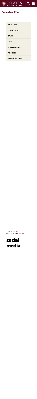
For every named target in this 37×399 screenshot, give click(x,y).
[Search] (28, 4)
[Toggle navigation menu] (33, 4)
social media (18, 233)
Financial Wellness (15, 58)
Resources (12, 53)
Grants (10, 36)
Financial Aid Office (10, 12)
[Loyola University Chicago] (12, 4)
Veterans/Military (14, 47)
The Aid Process (14, 25)
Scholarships (13, 30)
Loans (10, 41)
